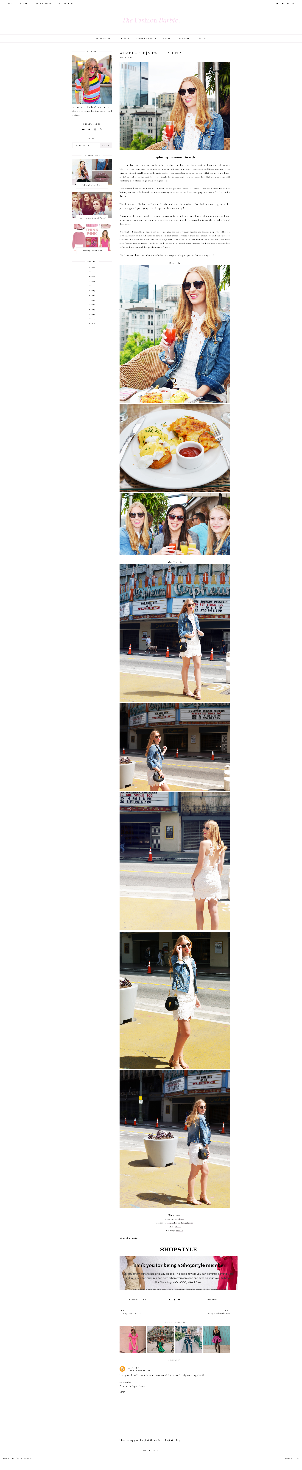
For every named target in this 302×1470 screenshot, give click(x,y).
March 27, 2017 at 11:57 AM (140, 1371)
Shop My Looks (42, 4)
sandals (179, 1230)
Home (11, 4)
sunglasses (187, 1222)
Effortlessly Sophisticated (132, 1386)
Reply (123, 1392)
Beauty (125, 38)
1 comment (211, 1300)
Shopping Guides (146, 38)
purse (178, 1226)
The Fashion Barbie (21, 1458)
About (23, 4)
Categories (64, 4)
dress (181, 1218)
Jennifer (133, 1367)
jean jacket (172, 1222)
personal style (137, 1300)
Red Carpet (185, 38)
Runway (167, 38)
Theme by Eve (291, 1458)
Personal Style (105, 38)
